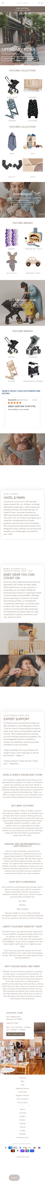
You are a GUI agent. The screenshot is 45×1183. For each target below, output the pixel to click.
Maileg (22, 1130)
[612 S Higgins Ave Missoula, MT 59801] (22, 1040)
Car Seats (23, 901)
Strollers (22, 905)
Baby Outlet (32, 913)
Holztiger (22, 1134)
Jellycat (22, 1127)
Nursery (22, 1120)
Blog (22, 1081)
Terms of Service (22, 1099)
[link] (22, 424)
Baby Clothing (22, 909)
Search (22, 1109)
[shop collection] (22, 200)
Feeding (23, 1123)
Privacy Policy (22, 1102)
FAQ (22, 1085)
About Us (22, 1078)
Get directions (15, 1034)
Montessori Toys (22, 1137)
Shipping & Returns (22, 1088)
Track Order (22, 1092)
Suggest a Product (22, 1095)
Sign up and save (22, 1144)
